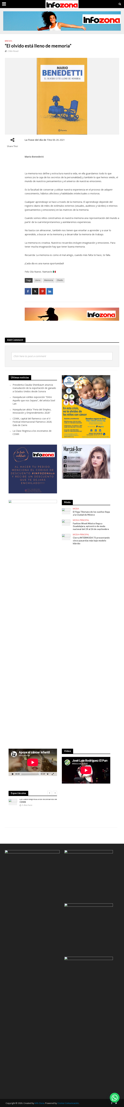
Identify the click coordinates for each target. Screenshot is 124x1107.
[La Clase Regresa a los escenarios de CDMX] (13, 802)
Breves (8, 40)
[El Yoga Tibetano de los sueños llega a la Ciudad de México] (66, 510)
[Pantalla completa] (52, 774)
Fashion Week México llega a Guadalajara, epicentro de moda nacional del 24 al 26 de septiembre (91, 526)
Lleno (37, 280)
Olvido (60, 280)
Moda (76, 509)
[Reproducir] (12, 774)
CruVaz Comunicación (68, 1103)
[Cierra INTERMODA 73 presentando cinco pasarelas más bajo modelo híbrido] (66, 536)
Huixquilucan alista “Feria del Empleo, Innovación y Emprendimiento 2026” (32, 411)
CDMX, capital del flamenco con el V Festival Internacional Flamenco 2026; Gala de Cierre (32, 422)
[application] (33, 762)
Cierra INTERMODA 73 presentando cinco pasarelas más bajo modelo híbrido (91, 540)
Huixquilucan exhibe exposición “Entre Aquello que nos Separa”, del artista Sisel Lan (34, 400)
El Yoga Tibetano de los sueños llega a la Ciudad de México (91, 513)
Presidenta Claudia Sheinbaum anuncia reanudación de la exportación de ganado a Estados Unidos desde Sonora (34, 388)
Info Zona (39, 1103)
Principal (84, 520)
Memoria (48, 280)
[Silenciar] (47, 774)
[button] (114, 1097)
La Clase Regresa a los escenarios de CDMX (38, 800)
